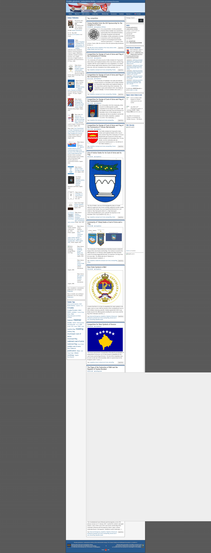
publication (72, 351)
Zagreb (77, 355)
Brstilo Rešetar (71, 305)
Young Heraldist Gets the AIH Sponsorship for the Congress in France (104, 24)
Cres (82, 305)
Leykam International (77, 30)
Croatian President (72, 310)
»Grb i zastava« (86, 14)
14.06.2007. (91, 326)
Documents (114, 14)
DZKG (69, 312)
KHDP (79, 326)
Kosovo (97, 362)
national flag (92, 319)
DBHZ (79, 310)
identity (75, 326)
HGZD (74, 322)
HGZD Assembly (80, 322)
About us (77, 14)
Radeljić (89, 49)
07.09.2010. (91, 156)
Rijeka (78, 351)
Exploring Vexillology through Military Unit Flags (80, 251)
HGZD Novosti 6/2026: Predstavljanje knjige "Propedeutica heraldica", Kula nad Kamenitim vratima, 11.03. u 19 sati (135, 72)
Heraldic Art (97, 260)
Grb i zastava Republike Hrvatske (80, 277)
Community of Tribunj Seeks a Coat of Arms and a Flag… (104, 223)
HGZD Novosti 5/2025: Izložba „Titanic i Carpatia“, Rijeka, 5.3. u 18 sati (135, 77)
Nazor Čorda (81, 344)
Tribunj (88, 262)
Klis (96, 120)
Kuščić (82, 326)
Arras (93, 47)
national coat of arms (103, 362)
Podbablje (114, 94)
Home (70, 14)
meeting (79, 329)
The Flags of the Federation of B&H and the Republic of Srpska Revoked (102, 368)
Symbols (121, 14)
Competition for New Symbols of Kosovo (101, 324)
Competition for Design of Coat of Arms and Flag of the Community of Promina (105, 55)
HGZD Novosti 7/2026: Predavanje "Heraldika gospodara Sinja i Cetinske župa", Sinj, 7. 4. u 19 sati (135, 67)
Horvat (77, 324)
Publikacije (70, 291)
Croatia (71, 308)
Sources (128, 14)
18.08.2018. (91, 27)
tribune (76, 353)
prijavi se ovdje (133, 90)
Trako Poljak (71, 353)
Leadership (95, 14)
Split (82, 351)
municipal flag (109, 69)
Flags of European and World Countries (74, 316)
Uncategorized (98, 371)
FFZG (105, 47)
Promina (114, 69)
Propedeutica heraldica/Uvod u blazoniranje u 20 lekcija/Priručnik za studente (79, 45)
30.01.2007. (91, 371)
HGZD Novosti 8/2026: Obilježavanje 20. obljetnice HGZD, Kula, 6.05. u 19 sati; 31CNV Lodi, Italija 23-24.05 (135, 61)
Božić (80, 304)
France (107, 47)
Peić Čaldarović (72, 348)
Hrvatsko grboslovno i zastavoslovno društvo (80, 1)
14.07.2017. (91, 58)
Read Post (121, 47)
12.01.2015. (91, 78)
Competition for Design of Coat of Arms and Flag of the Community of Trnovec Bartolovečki (105, 126)
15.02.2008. (91, 226)
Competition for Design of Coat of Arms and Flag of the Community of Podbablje (105, 76)
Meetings (104, 27)
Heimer (77, 320)
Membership (105, 14)
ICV (72, 326)
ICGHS (114, 47)
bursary (96, 47)
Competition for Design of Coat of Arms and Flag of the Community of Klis (105, 100)
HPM (80, 324)
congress (78, 305)
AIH (90, 47)
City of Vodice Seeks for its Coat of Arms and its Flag (104, 154)
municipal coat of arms (100, 69)
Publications (70, 297)
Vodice (113, 217)
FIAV (72, 314)
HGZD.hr (128, 250)
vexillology (71, 355)
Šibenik (92, 49)
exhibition (74, 312)
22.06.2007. (91, 269)
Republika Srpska (99, 319)
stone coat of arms (99, 49)
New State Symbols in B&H (96, 267)
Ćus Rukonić (71, 357)
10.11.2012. (91, 129)
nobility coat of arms (74, 346)
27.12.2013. (91, 103)
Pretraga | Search (130, 17)
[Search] (140, 20)
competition (100, 47)
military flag (71, 331)
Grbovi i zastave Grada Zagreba (80, 263)
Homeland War (71, 324)
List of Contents (75, 34)
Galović (111, 47)
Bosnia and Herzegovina (95, 316)
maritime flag (71, 329)
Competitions (98, 27)
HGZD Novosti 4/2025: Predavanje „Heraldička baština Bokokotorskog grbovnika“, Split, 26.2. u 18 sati (135, 82)
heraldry (70, 322)
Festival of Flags (80, 312)
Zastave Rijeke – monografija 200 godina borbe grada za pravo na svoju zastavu (79, 104)
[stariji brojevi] (135, 85)
